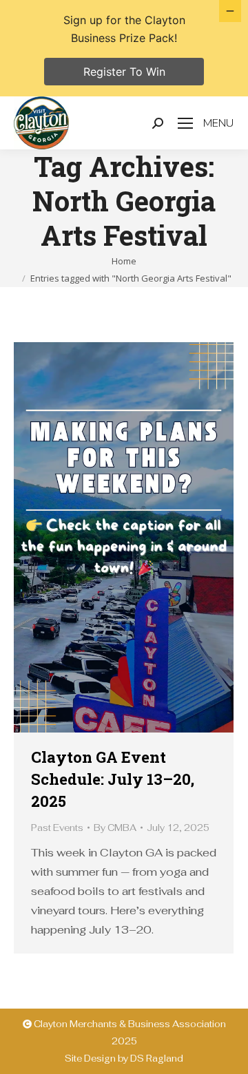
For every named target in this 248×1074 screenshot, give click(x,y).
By (115, 828)
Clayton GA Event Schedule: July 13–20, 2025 (112, 779)
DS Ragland (156, 1058)
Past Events (57, 828)
